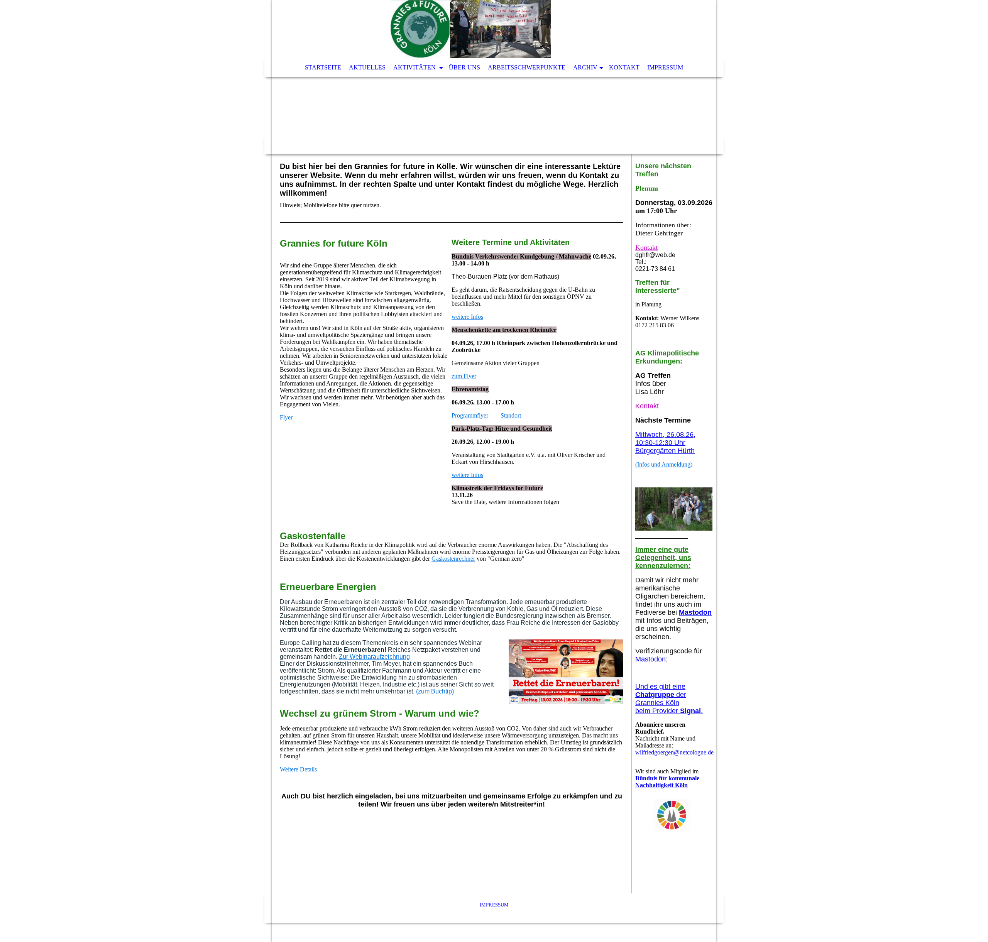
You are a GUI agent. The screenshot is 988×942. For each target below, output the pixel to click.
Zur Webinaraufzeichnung (374, 656)
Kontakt (624, 67)
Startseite (323, 67)
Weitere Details (298, 769)
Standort (511, 415)
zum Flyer (464, 376)
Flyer (286, 417)
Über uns (464, 67)
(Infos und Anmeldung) (663, 464)
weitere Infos (467, 316)
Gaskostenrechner (453, 558)
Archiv (585, 67)
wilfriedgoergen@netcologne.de (674, 752)
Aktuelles (367, 67)
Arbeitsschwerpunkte (526, 67)
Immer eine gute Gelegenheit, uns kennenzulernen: (663, 558)
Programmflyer (470, 415)
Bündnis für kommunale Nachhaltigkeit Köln (667, 781)
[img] (471, 29)
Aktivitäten (415, 67)
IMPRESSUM (494, 905)
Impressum (665, 67)
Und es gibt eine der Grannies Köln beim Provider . (669, 699)
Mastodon (695, 612)
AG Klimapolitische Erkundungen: (667, 357)
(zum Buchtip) (435, 691)
